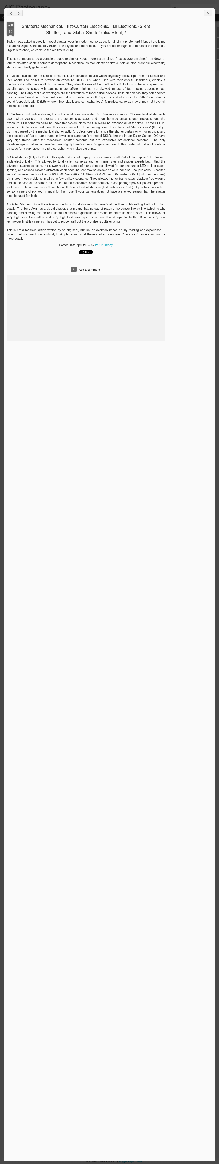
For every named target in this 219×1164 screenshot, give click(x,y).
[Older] (19, 13)
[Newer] (11, 13)
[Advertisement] (188, 89)
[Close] (208, 13)
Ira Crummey (104, 245)
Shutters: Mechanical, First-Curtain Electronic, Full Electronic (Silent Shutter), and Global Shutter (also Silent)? (86, 29)
